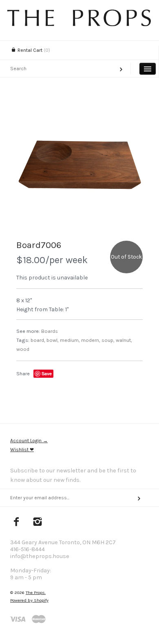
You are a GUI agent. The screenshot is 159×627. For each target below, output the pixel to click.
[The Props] (79, 24)
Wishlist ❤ (22, 449)
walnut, (124, 340)
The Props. (36, 592)
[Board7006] (79, 167)
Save (47, 373)
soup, (108, 340)
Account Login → (29, 440)
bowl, (52, 340)
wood (22, 349)
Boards (49, 331)
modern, (90, 340)
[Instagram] (37, 522)
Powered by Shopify (29, 600)
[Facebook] (16, 522)
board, (38, 340)
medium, (70, 340)
